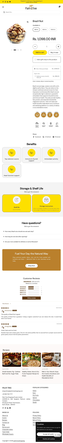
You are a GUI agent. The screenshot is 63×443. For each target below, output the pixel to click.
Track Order (5, 432)
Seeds (34, 402)
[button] (59, 7)
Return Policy (37, 418)
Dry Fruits (35, 395)
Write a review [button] (31, 298)
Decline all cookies (49, 439)
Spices (35, 398)
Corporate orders (7, 429)
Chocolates (36, 400)
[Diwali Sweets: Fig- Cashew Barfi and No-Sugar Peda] (11, 360)
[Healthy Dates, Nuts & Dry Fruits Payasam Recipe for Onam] (31, 360)
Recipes (4, 420)
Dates (34, 391)
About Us (5, 415)
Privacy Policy (37, 415)
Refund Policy (37, 420)
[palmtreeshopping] (31, 7)
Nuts (34, 393)
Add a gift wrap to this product (47, 59)
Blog (3, 425)
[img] (5, 308)
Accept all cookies (49, 434)
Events (4, 418)
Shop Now (31, 266)
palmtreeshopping (19, 441)
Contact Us (5, 422)
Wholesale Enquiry (7, 434)
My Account (6, 427)
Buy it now (54, 52)
